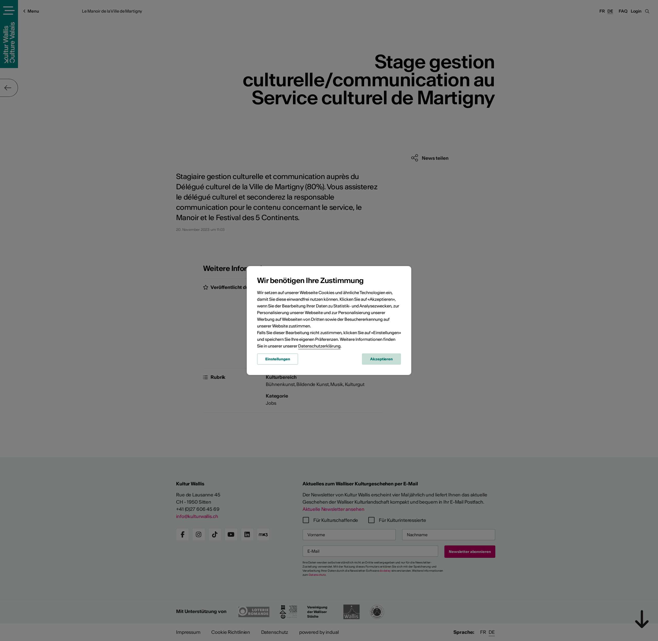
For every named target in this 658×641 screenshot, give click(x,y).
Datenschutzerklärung (319, 345)
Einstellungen (277, 359)
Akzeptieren (381, 359)
